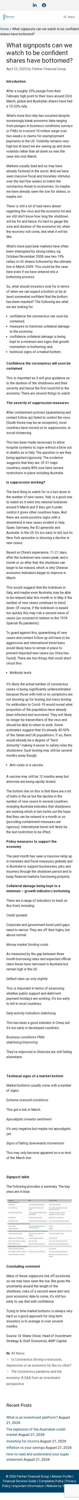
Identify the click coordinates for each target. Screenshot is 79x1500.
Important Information (29, 1486)
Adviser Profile (62, 1476)
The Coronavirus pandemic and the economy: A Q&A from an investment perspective (34, 1378)
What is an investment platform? (32, 1417)
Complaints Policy (51, 1481)
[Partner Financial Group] (8, 17)
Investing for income (22, 1441)
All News (17, 1353)
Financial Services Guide (19, 1481)
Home (4, 29)
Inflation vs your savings (25, 1447)
